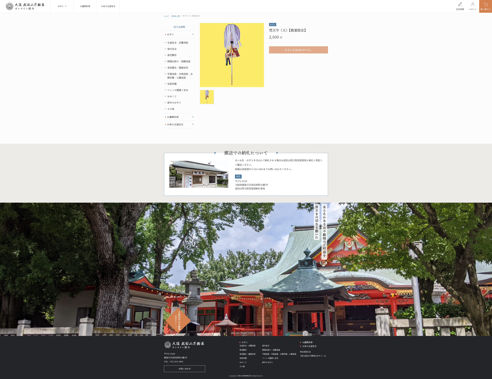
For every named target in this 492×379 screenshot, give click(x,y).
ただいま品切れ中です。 (299, 50)
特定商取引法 (305, 351)
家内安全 (172, 49)
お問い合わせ (184, 368)
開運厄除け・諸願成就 (178, 61)
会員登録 (460, 9)
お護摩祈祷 (173, 117)
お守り (170, 34)
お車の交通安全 (175, 124)
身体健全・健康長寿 (177, 67)
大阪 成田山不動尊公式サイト (312, 355)
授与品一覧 (176, 16)
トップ (166, 16)
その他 (170, 109)
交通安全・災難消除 (177, 42)
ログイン (473, 9)
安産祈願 (172, 83)
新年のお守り (174, 102)
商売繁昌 (172, 55)
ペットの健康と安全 (177, 90)
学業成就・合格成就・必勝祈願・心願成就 (180, 75)
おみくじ (172, 96)
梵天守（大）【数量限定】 (191, 16)
